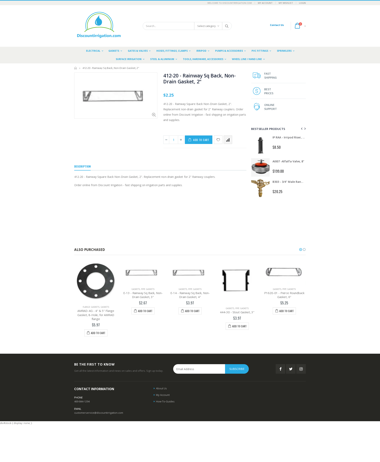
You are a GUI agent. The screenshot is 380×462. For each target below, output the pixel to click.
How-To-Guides (165, 401)
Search (226, 26)
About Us (161, 388)
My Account (265, 2)
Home (75, 68)
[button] (300, 249)
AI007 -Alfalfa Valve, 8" (288, 161)
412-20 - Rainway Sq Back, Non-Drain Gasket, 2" (199, 78)
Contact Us (277, 25)
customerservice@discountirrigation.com (98, 412)
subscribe (236, 369)
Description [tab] (82, 166)
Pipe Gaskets (147, 289)
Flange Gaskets (91, 307)
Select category (206, 26)
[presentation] (301, 128)
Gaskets (105, 307)
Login (302, 2)
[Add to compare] (228, 139)
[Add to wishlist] (218, 139)
